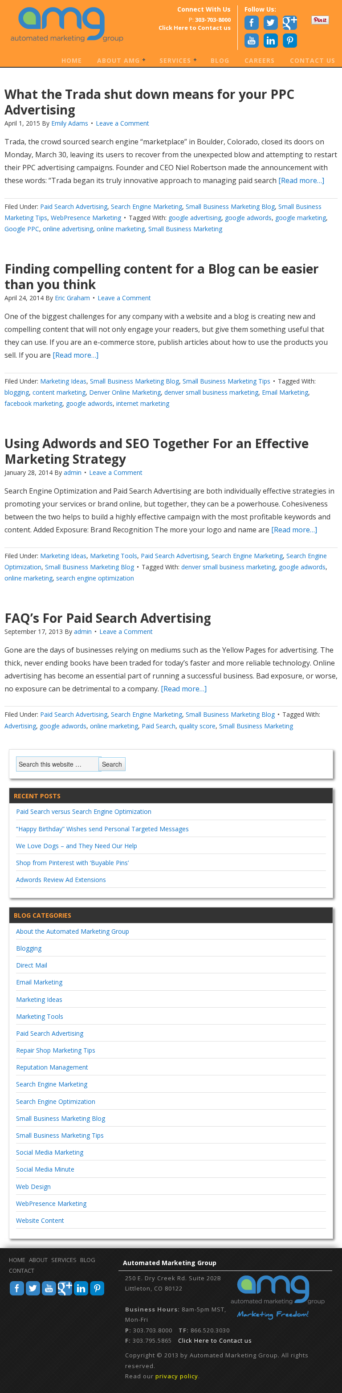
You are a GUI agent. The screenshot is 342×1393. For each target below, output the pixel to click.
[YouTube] (49, 1294)
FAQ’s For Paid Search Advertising (107, 617)
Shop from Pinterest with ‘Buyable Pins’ (72, 862)
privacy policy (176, 1376)
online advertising (68, 229)
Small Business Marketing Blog (230, 206)
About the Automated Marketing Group (72, 931)
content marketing (59, 392)
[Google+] (65, 1294)
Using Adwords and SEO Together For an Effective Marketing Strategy (156, 451)
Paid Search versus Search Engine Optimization (83, 811)
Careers (259, 60)
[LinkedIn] (81, 1294)
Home (71, 60)
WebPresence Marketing (86, 217)
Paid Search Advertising (73, 206)
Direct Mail (31, 965)
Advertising (20, 726)
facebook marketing (33, 403)
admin (72, 472)
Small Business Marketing (185, 229)
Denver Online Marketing (125, 392)
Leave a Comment (122, 123)
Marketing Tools (113, 555)
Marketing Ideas (63, 381)
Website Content (40, 1220)
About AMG (115, 61)
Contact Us (312, 60)
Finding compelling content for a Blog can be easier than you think (161, 276)
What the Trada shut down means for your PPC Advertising (149, 102)
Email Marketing (285, 392)
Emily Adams (69, 123)
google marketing (300, 217)
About (38, 1260)
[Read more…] (300, 180)
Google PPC (21, 229)
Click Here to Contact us (215, 1340)
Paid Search (158, 726)
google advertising (194, 217)
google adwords (248, 217)
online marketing (121, 229)
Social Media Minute (45, 1169)
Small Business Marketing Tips (226, 381)
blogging (16, 392)
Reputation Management (52, 1067)
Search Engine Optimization (55, 1101)
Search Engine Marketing (146, 206)
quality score (197, 726)
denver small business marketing (211, 392)
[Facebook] (17, 1294)
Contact (21, 1270)
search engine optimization (95, 578)
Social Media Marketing (49, 1152)
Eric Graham (72, 298)
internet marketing (142, 403)
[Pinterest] (97, 1294)
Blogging (28, 948)
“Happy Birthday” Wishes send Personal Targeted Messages (102, 829)
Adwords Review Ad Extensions (61, 879)
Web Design (33, 1186)
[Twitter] (33, 1294)
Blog (220, 60)
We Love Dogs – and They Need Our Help (76, 846)
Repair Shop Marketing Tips (55, 1050)
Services (172, 61)
